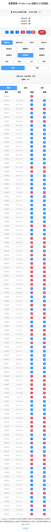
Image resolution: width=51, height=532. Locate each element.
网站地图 (25, 528)
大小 (31, 61)
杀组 (19, 61)
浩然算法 (25, 55)
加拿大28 (7, 42)
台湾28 (32, 42)
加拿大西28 (19, 42)
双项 (13, 68)
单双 (44, 61)
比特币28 (44, 42)
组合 (7, 61)
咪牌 (42, 32)
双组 (37, 68)
